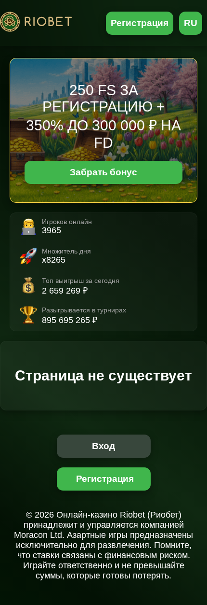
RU (190, 23)
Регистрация (140, 23)
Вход (104, 446)
